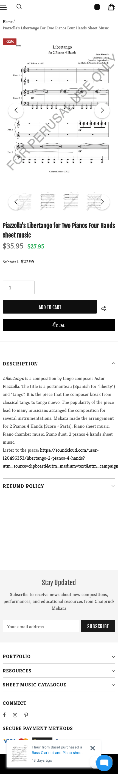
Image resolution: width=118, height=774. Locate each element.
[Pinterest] (29, 715)
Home (8, 21)
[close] (92, 748)
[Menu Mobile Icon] (3, 7)
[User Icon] (97, 7)
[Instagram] (18, 715)
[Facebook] (8, 715)
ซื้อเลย (59, 325)
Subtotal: (11, 261)
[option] (59, 111)
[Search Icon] (19, 7)
